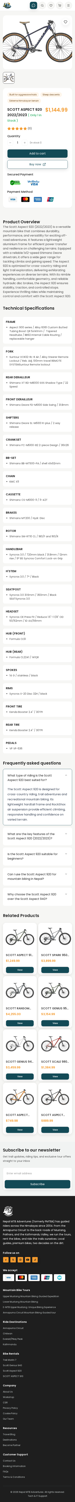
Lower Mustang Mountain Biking (20, 1301)
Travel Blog (9, 1434)
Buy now (35, 164)
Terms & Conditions (14, 1477)
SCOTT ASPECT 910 (13, 1376)
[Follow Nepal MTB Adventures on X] (13, 1260)
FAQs (5, 1471)
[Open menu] (68, 5)
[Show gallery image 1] (9, 78)
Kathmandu (10, 1344)
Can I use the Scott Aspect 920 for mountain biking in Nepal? (31, 876)
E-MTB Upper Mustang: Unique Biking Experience (29, 1307)
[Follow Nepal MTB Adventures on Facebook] (6, 1260)
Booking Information (14, 1466)
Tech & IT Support (37, 1495)
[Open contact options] (33, 5)
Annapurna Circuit (13, 1328)
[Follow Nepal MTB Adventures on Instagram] (20, 1260)
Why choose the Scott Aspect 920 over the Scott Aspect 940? (31, 896)
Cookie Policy (10, 1413)
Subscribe (37, 1184)
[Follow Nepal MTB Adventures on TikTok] (35, 1260)
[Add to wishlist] (65, 21)
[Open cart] (59, 5)
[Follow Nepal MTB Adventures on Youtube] (28, 1260)
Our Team (8, 1418)
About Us (8, 1391)
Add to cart (37, 153)
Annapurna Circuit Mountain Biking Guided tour (29, 1312)
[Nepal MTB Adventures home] (7, 5)
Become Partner (11, 1445)
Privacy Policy (10, 1408)
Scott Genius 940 (12, 1365)
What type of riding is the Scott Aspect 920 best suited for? (29, 777)
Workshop (8, 1397)
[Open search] (42, 5)
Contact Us (9, 1460)
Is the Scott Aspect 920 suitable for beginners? (32, 856)
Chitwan (7, 1333)
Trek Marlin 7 (9, 1359)
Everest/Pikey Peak (13, 1338)
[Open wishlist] (51, 5)
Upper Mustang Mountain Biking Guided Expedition (31, 1296)
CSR (5, 1402)
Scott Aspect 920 (12, 1370)
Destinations (10, 1439)
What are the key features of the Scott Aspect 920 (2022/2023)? (31, 836)
